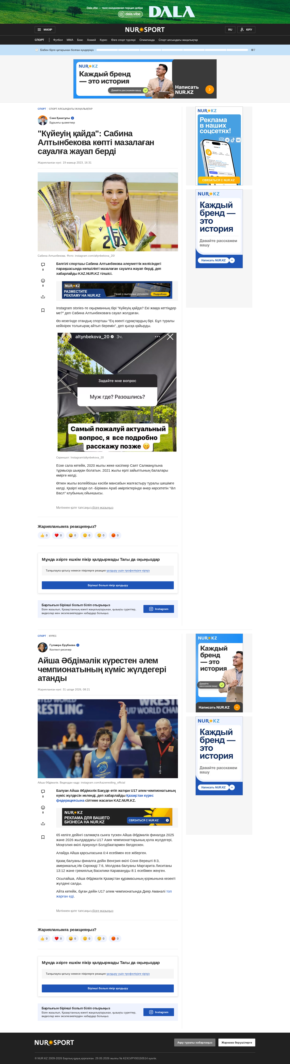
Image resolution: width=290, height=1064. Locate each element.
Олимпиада (147, 39)
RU (230, 29)
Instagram (161, 609)
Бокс (80, 39)
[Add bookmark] (43, 310)
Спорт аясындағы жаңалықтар (178, 39)
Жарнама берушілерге (237, 1042)
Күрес (103, 39)
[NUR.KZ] (145, 30)
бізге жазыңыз (102, 507)
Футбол (58, 39)
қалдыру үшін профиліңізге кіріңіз (128, 570)
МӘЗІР (48, 29)
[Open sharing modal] (43, 296)
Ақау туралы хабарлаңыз (194, 1042)
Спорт (39, 39)
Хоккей (91, 39)
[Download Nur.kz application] (145, 12)
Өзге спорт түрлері (123, 39)
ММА (70, 39)
